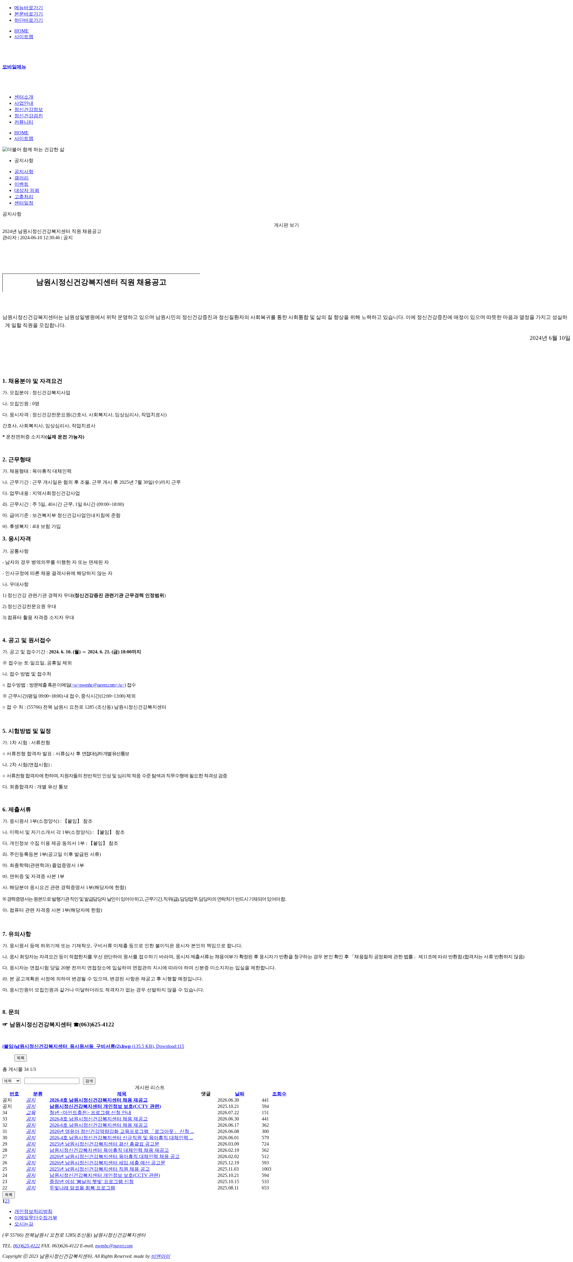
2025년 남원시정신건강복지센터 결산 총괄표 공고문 (104, 1143)
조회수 (279, 1093)
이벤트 (21, 184)
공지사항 (23, 171)
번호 (14, 1093)
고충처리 (23, 196)
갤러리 (21, 177)
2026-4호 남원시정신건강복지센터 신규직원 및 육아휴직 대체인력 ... (121, 1137)
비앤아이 (160, 1256)
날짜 (239, 1093)
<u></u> (98, 684)
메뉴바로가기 (28, 7)
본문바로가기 (28, 13)
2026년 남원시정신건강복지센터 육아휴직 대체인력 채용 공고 (115, 1156)
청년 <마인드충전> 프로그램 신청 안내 (90, 1112)
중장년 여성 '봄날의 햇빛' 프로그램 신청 (92, 1181)
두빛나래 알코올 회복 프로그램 (82, 1187)
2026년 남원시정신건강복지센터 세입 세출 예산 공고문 (107, 1162)
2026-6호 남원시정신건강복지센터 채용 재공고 (99, 1125)
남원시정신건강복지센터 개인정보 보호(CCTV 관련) (105, 1106)
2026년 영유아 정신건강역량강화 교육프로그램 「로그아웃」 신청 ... (122, 1131)
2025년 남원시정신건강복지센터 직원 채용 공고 (100, 1169)
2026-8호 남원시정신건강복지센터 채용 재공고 (99, 1100)
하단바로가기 (28, 20)
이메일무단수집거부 (35, 1217)
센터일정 (23, 202)
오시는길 (23, 1223)
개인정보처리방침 (33, 1211)
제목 (122, 1093)
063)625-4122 (26, 1245)
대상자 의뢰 (26, 190)
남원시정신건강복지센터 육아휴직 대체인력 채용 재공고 (109, 1150)
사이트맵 (23, 36)
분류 (38, 1093)
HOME (21, 30)
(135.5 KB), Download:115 (93, 1046)
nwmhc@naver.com (114, 1245)
